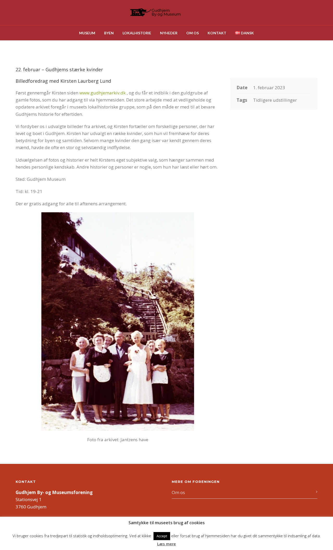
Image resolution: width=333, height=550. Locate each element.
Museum (87, 33)
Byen (109, 33)
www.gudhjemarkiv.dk (102, 93)
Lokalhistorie (137, 33)
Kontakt (217, 33)
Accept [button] (162, 536)
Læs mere (166, 543)
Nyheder (168, 33)
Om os (192, 33)
